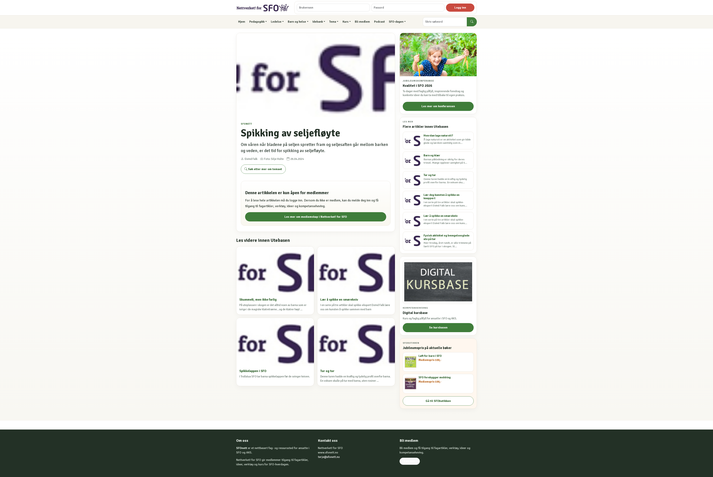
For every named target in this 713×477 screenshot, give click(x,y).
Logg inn (460, 7)
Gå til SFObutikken (438, 401)
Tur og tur (327, 371)
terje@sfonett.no (329, 457)
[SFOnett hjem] (263, 8)
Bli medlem (362, 22)
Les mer (409, 461)
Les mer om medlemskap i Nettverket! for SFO (315, 217)
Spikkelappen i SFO (252, 371)
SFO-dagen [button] (396, 22)
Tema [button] (332, 22)
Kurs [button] (346, 22)
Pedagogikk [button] (257, 22)
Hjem (241, 22)
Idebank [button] (317, 22)
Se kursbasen (438, 327)
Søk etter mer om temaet (264, 169)
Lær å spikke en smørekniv (339, 300)
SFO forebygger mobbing (435, 377)
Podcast (379, 22)
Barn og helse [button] (297, 22)
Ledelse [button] (276, 22)
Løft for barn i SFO (430, 356)
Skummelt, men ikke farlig (258, 300)
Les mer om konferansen (438, 106)
